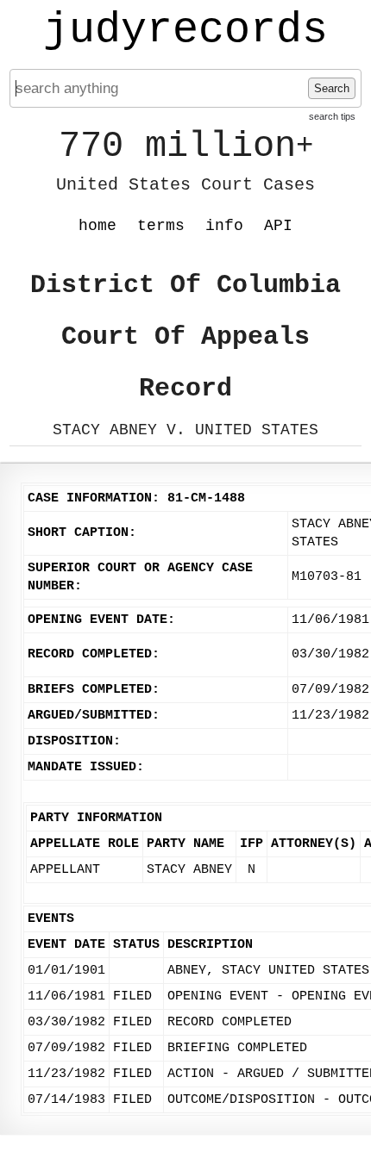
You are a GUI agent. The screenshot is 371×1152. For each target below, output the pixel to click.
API (278, 225)
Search (331, 88)
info (224, 225)
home (97, 225)
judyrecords (185, 30)
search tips (332, 116)
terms (161, 225)
